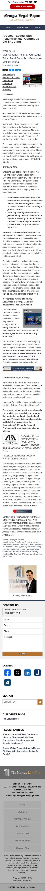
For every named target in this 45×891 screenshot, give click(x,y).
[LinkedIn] (27, 672)
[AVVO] (7, 682)
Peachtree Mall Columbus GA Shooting (16, 554)
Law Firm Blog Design (21, 887)
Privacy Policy (22, 819)
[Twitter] (17, 672)
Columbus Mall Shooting (29, 552)
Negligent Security (17, 540)
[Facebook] (7, 672)
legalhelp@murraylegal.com (25, 796)
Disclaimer (22, 826)
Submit (22, 654)
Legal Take (22, 848)
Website (22, 812)
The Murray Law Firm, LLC (22, 880)
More (37, 27)
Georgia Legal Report (22, 17)
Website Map (22, 841)
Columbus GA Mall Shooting (30, 549)
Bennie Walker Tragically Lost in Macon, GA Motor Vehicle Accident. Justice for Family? (21, 751)
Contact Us (22, 27)
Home (7, 27)
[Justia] (37, 672)
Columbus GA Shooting (10, 552)
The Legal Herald (10, 719)
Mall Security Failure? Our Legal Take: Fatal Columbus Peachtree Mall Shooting (22, 58)
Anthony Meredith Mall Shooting (20, 542)
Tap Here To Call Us (22, 6)
